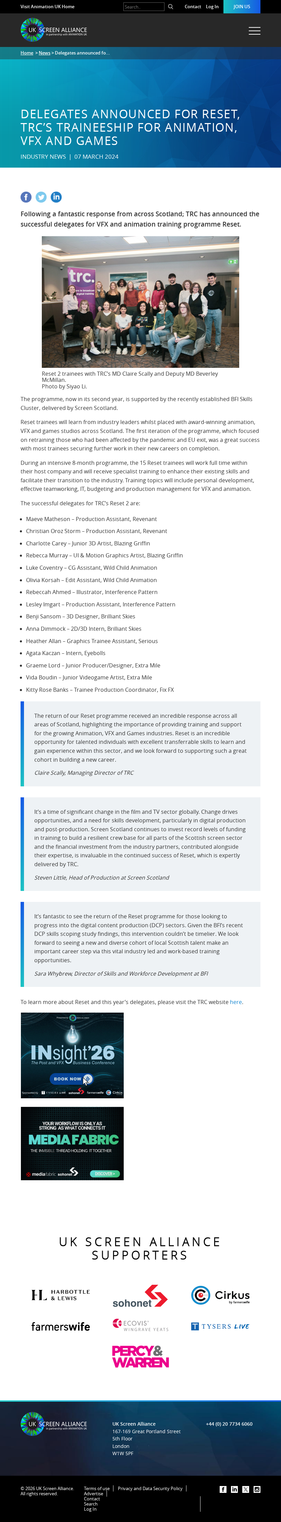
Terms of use (97, 1488)
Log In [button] (90, 1509)
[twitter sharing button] (43, 200)
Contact (193, 6)
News (44, 53)
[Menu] (253, 27)
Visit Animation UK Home (47, 6)
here (236, 1002)
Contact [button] (92, 1499)
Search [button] (91, 1504)
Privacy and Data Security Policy (150, 1488)
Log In (212, 6)
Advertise (93, 1493)
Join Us (242, 6)
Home (27, 53)
